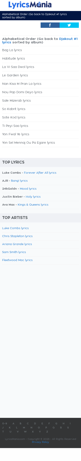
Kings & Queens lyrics (33, 204)
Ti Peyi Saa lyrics (15, 125)
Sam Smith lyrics (14, 252)
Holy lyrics (33, 196)
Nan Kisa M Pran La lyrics (21, 83)
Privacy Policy (40, 442)
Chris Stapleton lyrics (17, 236)
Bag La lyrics (12, 50)
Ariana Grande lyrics (17, 244)
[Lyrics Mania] (40, 5)
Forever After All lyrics (40, 172)
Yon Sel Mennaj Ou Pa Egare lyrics (28, 142)
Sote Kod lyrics (13, 117)
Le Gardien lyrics (15, 75)
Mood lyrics (28, 188)
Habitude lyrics (13, 58)
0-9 (4, 423)
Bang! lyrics (19, 180)
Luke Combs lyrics (15, 228)
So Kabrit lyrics (13, 109)
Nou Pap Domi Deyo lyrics (22, 92)
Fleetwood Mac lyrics (17, 260)
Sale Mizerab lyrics (16, 100)
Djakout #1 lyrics (56, 14)
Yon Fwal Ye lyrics (15, 134)
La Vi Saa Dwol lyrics (18, 67)
